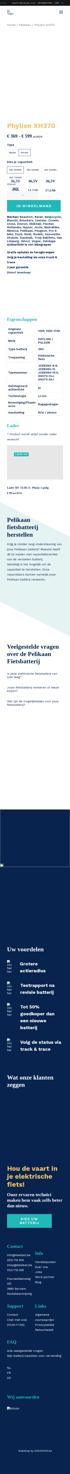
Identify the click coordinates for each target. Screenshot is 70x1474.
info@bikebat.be (18, 1255)
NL (62, 3)
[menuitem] (22, 3)
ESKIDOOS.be (43, 1450)
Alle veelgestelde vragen (25, 1351)
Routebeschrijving (19, 1293)
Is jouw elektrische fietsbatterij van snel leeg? (32, 675)
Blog (38, 1282)
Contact (12, 1314)
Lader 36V (21, 454)
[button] (61, 12)
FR (9, 1373)
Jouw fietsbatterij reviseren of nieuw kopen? (33, 689)
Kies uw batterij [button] (29, 1221)
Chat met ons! (17, 1320)
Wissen (11, 184)
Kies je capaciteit (19, 162)
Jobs (56, 3)
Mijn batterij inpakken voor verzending (34, 1356)
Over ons (41, 1267)
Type (10, 145)
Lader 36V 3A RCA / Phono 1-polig (28, 487)
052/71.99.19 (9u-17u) (23, 3)
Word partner (44, 1277)
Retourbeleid (44, 1330)
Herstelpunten (45, 3)
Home (11, 25)
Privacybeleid (44, 1325)
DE (9, 1378)
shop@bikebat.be (19, 1265)
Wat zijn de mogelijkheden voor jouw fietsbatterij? (33, 703)
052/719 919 (15, 1260)
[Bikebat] (10, 12)
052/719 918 (15, 1270)
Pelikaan (25, 25)
